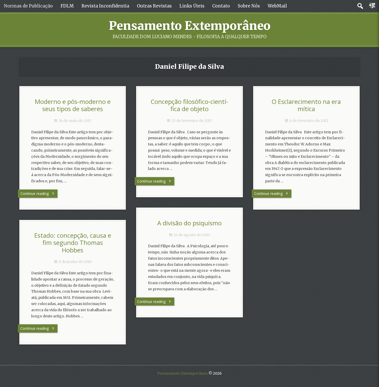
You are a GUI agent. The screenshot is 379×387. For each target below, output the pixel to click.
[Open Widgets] (372, 6)
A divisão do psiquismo (189, 223)
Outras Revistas (154, 6)
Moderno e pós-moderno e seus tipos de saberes (73, 105)
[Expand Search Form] (360, 6)
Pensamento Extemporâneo (189, 26)
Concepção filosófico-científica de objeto (189, 105)
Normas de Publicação (28, 6)
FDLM (67, 6)
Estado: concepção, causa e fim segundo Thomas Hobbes (72, 242)
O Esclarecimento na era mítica (306, 105)
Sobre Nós (249, 6)
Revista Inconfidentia (105, 6)
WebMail (277, 6)
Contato (221, 6)
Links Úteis (191, 6)
